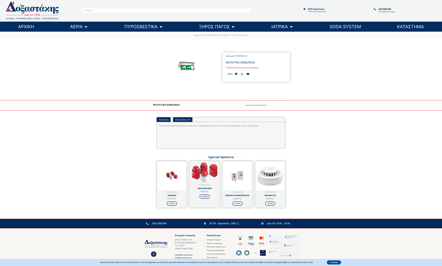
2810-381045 (159, 223)
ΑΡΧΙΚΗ (26, 26)
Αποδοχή (334, 262)
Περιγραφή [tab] (163, 120)
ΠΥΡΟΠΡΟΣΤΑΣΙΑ (211, 35)
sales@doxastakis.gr (184, 255)
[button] (236, 74)
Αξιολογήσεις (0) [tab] (182, 120)
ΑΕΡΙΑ (76, 26)
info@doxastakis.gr (183, 258)
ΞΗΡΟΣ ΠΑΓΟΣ (214, 26)
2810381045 (384, 9)
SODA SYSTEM (345, 26)
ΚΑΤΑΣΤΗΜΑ (410, 26)
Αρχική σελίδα (198, 35)
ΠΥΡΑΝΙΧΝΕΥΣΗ (225, 35)
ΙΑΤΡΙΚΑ (279, 26)
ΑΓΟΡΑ (172, 203)
